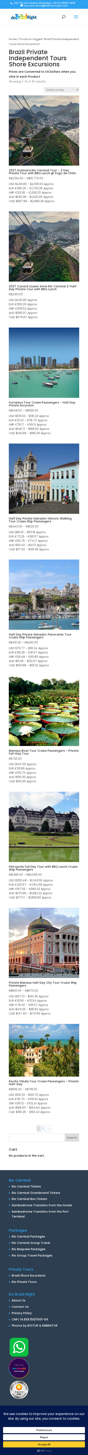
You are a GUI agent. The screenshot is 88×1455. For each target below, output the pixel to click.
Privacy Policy (22, 1313)
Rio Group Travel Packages (32, 1255)
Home (13, 39)
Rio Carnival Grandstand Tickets (36, 1193)
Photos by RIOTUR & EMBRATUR (35, 1325)
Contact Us (20, 1307)
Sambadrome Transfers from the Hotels (42, 1205)
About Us (18, 1300)
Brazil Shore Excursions (28, 1275)
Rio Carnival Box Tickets (29, 1199)
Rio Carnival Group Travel (31, 1243)
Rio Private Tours (24, 1282)
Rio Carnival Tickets (26, 1186)
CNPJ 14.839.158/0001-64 (30, 1319)
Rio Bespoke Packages (28, 1249)
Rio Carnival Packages (28, 1236)
